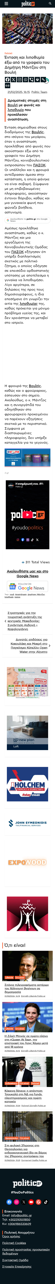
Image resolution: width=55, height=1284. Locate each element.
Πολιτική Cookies (14, 1243)
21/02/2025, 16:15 (19, 92)
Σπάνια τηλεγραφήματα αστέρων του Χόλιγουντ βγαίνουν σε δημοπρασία (27, 989)
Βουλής (38, 132)
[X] (13, 79)
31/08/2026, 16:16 (12, 1051)
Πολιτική (8, 53)
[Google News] (7, 85)
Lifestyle (9, 977)
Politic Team (39, 92)
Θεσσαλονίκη (12, 1138)
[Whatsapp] (25, 79)
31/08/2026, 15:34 (12, 1106)
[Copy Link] (43, 79)
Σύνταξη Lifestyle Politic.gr (33, 996)
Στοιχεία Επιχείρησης (17, 1266)
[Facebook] (7, 79)
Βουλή (13, 105)
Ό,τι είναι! (20, 977)
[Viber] (31, 79)
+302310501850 (19, 1219)
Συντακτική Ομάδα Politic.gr (34, 1160)
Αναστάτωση (21, 594)
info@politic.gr (21, 1215)
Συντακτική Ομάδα (15, 1260)
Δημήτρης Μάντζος (36, 594)
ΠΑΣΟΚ (39, 165)
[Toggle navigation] (6, 3)
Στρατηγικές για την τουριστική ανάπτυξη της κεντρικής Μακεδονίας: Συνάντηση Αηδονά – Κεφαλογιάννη (25, 621)
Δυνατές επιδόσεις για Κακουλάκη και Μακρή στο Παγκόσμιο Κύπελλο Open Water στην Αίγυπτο (29, 645)
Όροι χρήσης (11, 1236)
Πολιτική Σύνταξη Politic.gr (33, 1106)
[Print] (37, 79)
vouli (12, 594)
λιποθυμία (16, 110)
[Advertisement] (27, 354)
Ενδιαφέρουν (12, 1083)
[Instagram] (19, 79)
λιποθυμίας (29, 303)
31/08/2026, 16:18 (12, 996)
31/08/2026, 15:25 (12, 1160)
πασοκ (17, 597)
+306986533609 (19, 1224)
